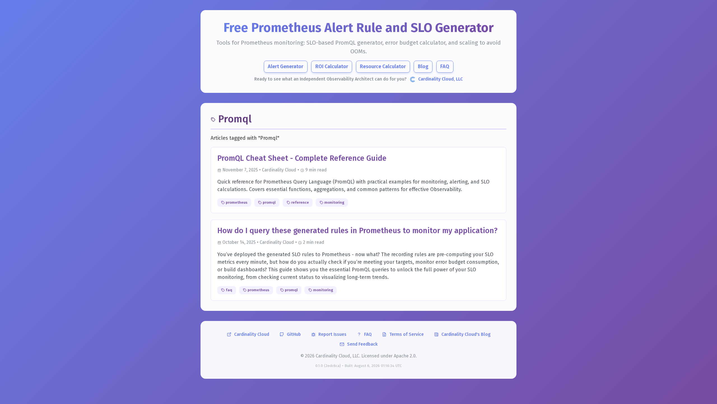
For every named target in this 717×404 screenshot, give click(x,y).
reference (299, 202)
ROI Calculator (331, 66)
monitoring (333, 202)
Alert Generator (285, 66)
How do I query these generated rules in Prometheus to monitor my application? (357, 230)
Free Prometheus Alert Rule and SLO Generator (359, 27)
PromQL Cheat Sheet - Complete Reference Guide (302, 158)
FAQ (444, 66)
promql (269, 202)
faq (228, 290)
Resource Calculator (383, 66)
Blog (423, 66)
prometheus (236, 202)
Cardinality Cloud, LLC (440, 79)
